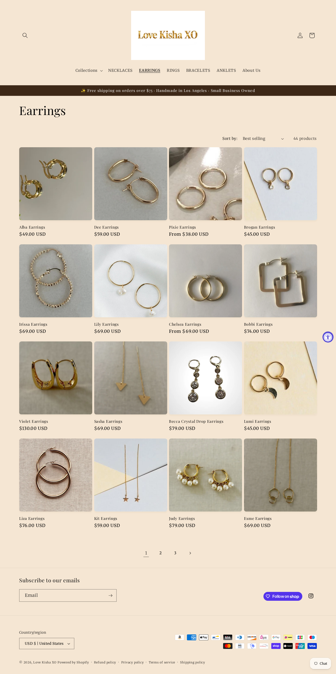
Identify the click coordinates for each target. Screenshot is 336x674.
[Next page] (190, 553)
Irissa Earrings (33, 324)
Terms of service (162, 662)
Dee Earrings (106, 227)
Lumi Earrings (257, 421)
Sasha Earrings (108, 421)
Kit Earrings (106, 518)
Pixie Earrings (182, 227)
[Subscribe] (110, 595)
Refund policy (105, 662)
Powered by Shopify (73, 662)
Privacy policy (132, 662)
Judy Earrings (182, 518)
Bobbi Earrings (258, 324)
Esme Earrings (258, 518)
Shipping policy (192, 662)
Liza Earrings (32, 518)
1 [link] (146, 553)
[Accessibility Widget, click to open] (328, 337)
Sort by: (229, 138)
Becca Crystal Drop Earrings (196, 421)
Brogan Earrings (259, 227)
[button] (25, 35)
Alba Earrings (32, 227)
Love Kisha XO (45, 662)
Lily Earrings (106, 324)
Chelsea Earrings (185, 324)
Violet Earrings (33, 421)
